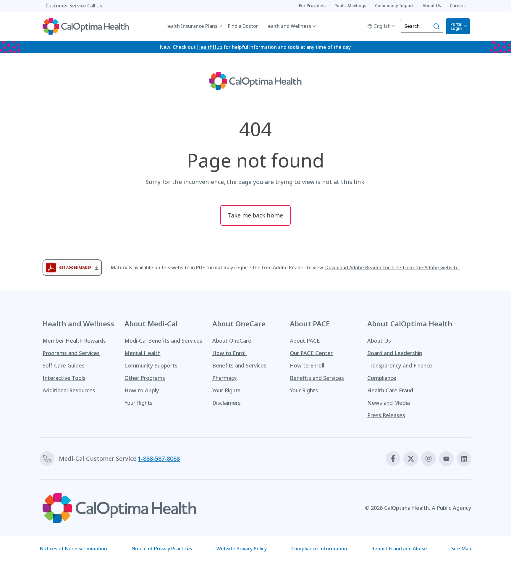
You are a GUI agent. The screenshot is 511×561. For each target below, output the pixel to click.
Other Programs (144, 377)
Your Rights (138, 402)
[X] (410, 458)
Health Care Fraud (390, 390)
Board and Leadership (394, 353)
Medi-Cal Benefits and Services (163, 340)
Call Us (94, 5)
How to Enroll (229, 353)
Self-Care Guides (64, 365)
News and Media (388, 402)
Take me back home (255, 215)
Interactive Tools (64, 377)
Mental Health (142, 353)
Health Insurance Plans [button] (190, 26)
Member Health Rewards (74, 340)
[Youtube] (446, 458)
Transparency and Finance (399, 365)
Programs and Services (71, 353)
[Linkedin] (464, 458)
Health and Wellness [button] (287, 26)
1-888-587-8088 (159, 458)
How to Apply (141, 390)
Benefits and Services (239, 365)
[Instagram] (428, 458)
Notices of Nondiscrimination (73, 548)
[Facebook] (393, 458)
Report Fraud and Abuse (399, 548)
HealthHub (209, 47)
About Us (379, 340)
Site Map (461, 548)
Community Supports (150, 365)
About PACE (305, 340)
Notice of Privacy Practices (161, 548)
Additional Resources (69, 390)
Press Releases (386, 415)
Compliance (381, 377)
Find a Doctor (243, 26)
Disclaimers (226, 402)
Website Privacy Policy (241, 548)
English (382, 26)
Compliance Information (319, 548)
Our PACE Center (311, 353)
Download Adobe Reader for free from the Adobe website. (392, 267)
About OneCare (231, 340)
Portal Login (456, 26)
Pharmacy (224, 377)
